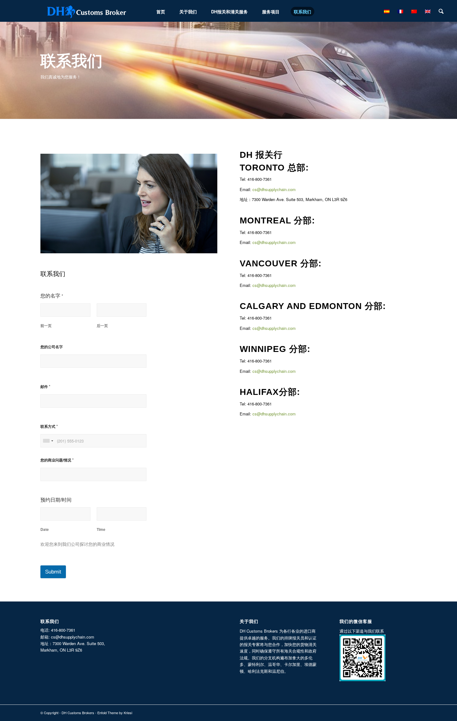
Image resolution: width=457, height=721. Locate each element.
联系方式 (49, 426)
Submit (53, 572)
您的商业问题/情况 (57, 460)
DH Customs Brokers (78, 712)
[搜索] (441, 11)
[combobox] (48, 440)
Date (44, 529)
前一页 (46, 325)
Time (101, 529)
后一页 (102, 325)
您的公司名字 (51, 346)
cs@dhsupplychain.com (274, 189)
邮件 (45, 386)
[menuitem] (160, 11)
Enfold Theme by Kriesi (114, 712)
